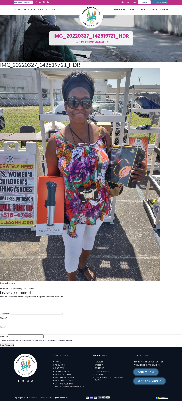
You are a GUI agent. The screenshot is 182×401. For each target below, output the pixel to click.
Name (3, 318)
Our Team (60, 368)
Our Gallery (16, 288)
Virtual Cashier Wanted (125, 10)
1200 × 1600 (28, 288)
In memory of (62, 371)
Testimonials (102, 371)
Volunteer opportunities (148, 365)
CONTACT (144, 2)
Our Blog (99, 374)
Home (18, 10)
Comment (5, 313)
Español (28, 2)
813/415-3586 (130, 2)
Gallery (99, 365)
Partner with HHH (64, 377)
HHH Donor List (63, 374)
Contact (99, 368)
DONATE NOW (160, 2)
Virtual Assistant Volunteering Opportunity (69, 385)
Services (164, 10)
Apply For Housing (47, 10)
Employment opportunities (148, 362)
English (18, 2)
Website (4, 336)
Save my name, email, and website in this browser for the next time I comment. (37, 340)
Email (3, 327)
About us (29, 10)
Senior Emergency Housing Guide (109, 378)
